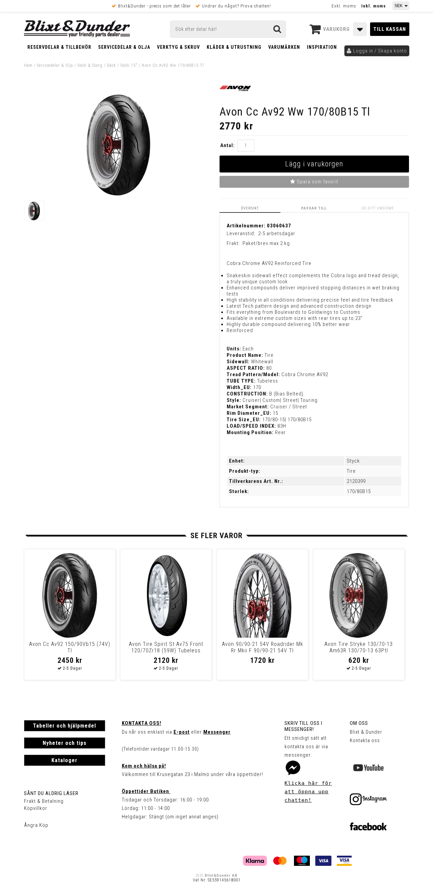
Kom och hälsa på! (144, 766)
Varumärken (284, 47)
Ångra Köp (36, 825)
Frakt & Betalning (44, 801)
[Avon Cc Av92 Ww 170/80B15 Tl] (118, 194)
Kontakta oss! (141, 723)
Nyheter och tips (65, 743)
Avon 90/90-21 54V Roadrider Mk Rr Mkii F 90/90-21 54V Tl (262, 647)
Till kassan (389, 29)
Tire (351, 471)
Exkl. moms (344, 5)
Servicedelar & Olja (124, 47)
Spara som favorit (316, 182)
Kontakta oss (365, 740)
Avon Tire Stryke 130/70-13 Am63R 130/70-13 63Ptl (358, 647)
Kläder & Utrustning (234, 47)
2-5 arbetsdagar (276, 233)
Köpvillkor (35, 808)
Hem (28, 65)
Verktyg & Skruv (178, 47)
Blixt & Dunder (366, 732)
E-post (182, 732)
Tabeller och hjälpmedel (64, 725)
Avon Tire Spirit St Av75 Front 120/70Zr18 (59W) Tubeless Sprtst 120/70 (166, 650)
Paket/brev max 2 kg (266, 243)
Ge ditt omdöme (378, 208)
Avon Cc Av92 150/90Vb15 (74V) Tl (69, 647)
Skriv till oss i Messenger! (303, 726)
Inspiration (322, 47)
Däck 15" (128, 65)
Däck (111, 65)
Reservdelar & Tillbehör (59, 47)
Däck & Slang (89, 65)
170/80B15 (359, 491)
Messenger (217, 732)
